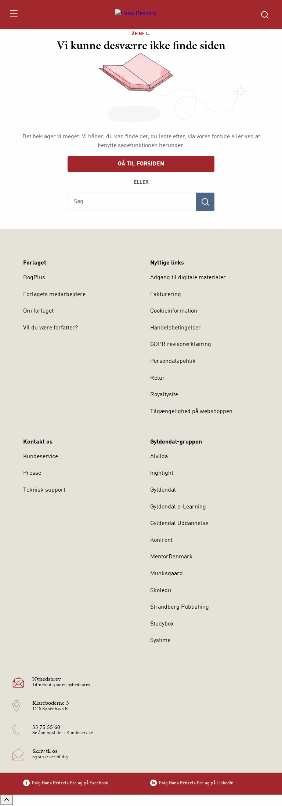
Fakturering (165, 295)
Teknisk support (44, 490)
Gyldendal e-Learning (178, 507)
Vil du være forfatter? (50, 328)
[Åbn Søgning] (265, 15)
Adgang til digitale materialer (188, 278)
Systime (160, 640)
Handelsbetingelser (175, 328)
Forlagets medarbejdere (54, 295)
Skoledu (160, 591)
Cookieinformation (173, 311)
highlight (161, 473)
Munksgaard (166, 574)
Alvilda (159, 457)
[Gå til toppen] (6, 800)
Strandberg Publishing (179, 607)
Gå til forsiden (141, 164)
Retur (157, 378)
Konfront (161, 540)
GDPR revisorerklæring (180, 344)
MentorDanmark (171, 557)
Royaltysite (164, 395)
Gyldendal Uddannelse (179, 523)
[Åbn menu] (13, 14)
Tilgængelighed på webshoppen (191, 412)
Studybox (162, 624)
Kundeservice (40, 457)
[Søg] (205, 202)
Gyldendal (163, 490)
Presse (32, 473)
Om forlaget (38, 311)
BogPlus (34, 278)
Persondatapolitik (173, 361)
